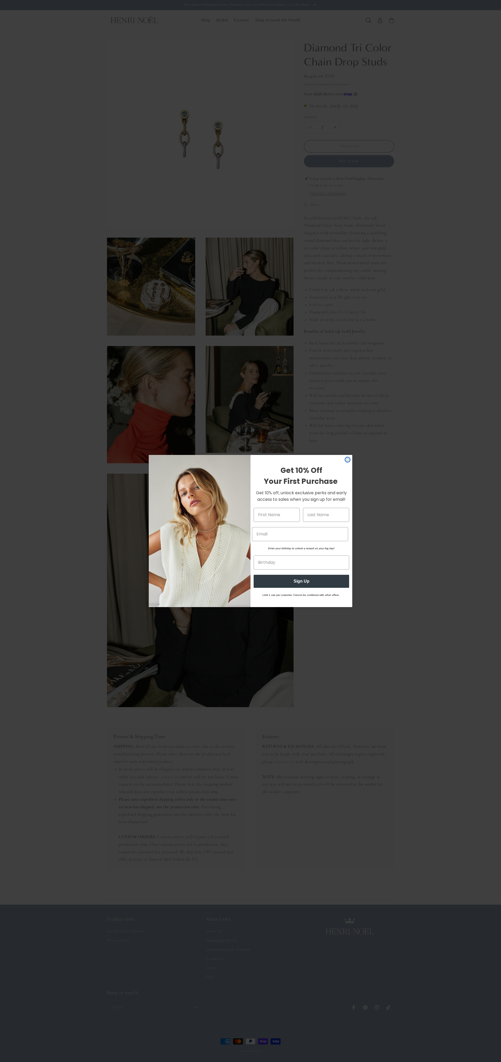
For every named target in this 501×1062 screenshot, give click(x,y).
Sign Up (301, 581)
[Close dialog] (347, 459)
